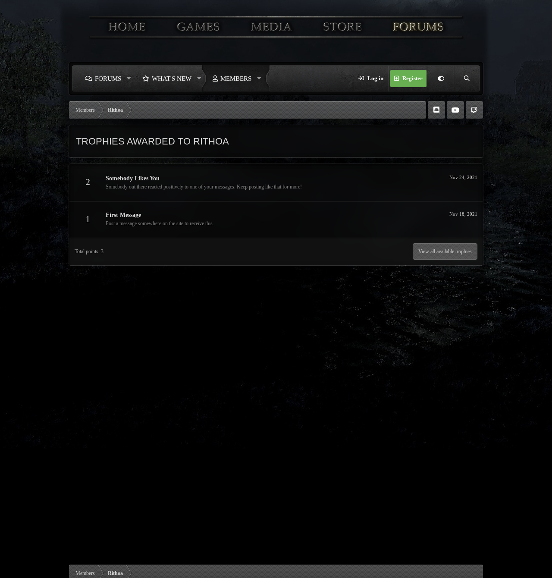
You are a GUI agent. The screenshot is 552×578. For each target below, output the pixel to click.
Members (235, 78)
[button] (129, 78)
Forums (108, 78)
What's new (171, 78)
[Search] (467, 78)
